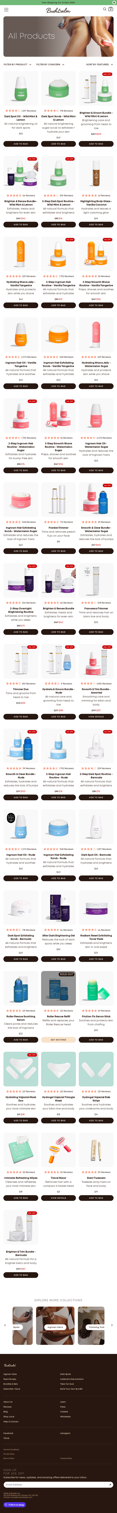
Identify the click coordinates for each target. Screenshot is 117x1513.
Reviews (7, 1407)
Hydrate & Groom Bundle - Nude (58, 691)
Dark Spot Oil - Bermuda (96, 855)
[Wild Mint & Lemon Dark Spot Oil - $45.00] (20, 89)
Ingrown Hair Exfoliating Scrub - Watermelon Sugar (20, 529)
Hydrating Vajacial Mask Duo (21, 1099)
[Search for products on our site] (104, 9)
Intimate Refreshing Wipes (20, 1178)
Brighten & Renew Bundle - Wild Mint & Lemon (20, 203)
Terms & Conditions (11, 1449)
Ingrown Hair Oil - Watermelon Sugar (96, 445)
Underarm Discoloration (71, 1379)
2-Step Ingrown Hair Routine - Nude (58, 776)
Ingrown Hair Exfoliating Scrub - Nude (58, 857)
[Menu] (6, 10)
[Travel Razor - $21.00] (58, 1150)
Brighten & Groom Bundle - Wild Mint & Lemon (96, 115)
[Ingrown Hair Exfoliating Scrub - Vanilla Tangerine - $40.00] (58, 335)
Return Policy (8, 1458)
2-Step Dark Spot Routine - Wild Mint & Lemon (58, 203)
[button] (5, 1326)
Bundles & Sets (10, 1384)
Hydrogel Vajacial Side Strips (96, 1099)
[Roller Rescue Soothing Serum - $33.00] (20, 989)
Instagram (65, 1433)
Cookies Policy (66, 1458)
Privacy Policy (9, 1454)
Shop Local (8, 1417)
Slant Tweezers (96, 1178)
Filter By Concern (48, 65)
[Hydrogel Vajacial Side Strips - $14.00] (96, 1070)
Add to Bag (21, 144)
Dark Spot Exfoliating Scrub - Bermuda (21, 937)
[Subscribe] (110, 1484)
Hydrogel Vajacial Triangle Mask (58, 1099)
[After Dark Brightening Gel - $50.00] (58, 908)
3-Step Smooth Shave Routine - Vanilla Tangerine (96, 284)
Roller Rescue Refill (58, 1016)
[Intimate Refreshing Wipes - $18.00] (20, 1150)
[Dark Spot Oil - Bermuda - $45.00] (96, 827)
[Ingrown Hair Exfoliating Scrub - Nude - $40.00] (58, 827)
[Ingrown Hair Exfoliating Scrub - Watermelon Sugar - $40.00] (20, 500)
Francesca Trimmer (96, 609)
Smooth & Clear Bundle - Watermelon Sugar (96, 529)
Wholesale (65, 1417)
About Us (7, 1402)
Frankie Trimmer (58, 528)
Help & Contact (11, 1422)
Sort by (97, 65)
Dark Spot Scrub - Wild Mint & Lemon (58, 118)
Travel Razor (58, 1178)
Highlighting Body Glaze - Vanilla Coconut (96, 203)
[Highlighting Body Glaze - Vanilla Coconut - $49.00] (96, 174)
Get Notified (58, 1040)
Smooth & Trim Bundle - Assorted (96, 691)
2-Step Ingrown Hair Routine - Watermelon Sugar (21, 447)
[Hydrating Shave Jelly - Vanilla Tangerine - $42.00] (20, 255)
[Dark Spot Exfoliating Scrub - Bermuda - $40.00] (20, 908)
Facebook (8, 1433)
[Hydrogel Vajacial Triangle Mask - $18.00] (58, 1070)
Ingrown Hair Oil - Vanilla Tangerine (20, 364)
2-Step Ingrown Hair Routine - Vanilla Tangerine (58, 284)
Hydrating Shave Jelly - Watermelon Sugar (96, 364)
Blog (5, 1412)
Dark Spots (65, 1374)
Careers (64, 1412)
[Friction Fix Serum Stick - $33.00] (96, 989)
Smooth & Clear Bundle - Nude (21, 776)
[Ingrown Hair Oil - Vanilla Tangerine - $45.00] (20, 335)
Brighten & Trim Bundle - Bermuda (21, 1253)
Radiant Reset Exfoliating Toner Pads (96, 937)
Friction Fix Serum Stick (96, 1016)
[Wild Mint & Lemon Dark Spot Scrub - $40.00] (58, 89)
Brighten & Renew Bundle (58, 609)
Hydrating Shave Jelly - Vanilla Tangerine (20, 284)
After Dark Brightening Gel (58, 936)
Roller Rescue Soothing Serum (20, 1018)
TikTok (6, 1438)
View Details (96, 717)
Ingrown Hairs (10, 1374)
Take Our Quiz (67, 1384)
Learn (63, 1402)
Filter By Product (15, 65)
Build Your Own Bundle (71, 1389)
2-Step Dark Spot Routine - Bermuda (96, 776)
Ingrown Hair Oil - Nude (20, 855)
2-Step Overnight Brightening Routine (20, 610)
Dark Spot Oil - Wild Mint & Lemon (20, 118)
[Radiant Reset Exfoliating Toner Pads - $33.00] (96, 908)
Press (62, 1407)
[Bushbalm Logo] (58, 10)
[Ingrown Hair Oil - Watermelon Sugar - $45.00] (96, 416)
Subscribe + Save (11, 1389)
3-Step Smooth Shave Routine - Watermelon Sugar (58, 447)
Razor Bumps (9, 1379)
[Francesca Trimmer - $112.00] (96, 581)
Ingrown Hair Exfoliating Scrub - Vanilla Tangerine (58, 364)
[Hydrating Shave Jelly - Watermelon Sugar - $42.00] (96, 335)
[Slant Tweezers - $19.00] (96, 1150)
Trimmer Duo (21, 689)
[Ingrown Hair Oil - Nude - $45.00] (20, 827)
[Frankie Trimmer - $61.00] (58, 500)
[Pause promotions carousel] (114, 2)
